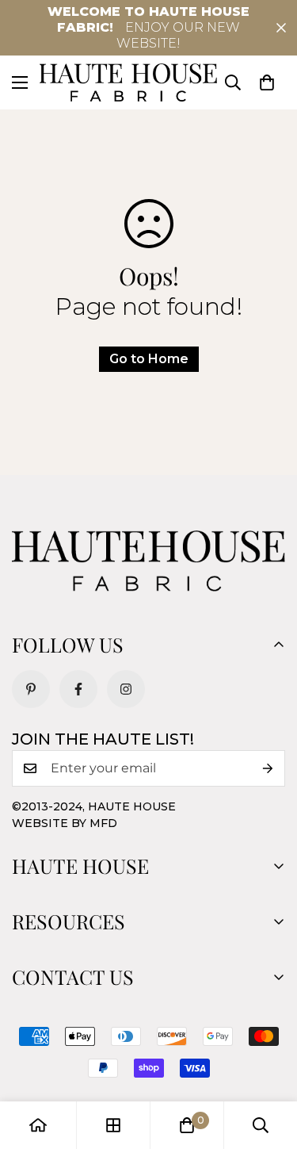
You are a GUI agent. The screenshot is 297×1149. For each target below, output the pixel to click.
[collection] (113, 1125)
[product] (38, 1125)
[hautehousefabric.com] (128, 82)
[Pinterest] (31, 689)
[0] (267, 82)
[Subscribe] (267, 768)
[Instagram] (126, 689)
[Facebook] (78, 689)
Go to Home (148, 358)
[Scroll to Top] (268, 1065)
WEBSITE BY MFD (64, 823)
